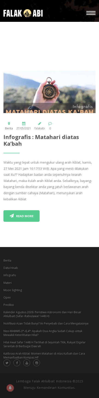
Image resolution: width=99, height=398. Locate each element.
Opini (7, 297)
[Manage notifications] (10, 388)
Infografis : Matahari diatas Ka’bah (41, 140)
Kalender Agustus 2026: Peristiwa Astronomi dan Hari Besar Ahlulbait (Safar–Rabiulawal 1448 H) (42, 314)
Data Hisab (10, 268)
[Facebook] (16, 362)
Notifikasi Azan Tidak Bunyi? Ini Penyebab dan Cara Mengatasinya (45, 323)
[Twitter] (6, 362)
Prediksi (8, 305)
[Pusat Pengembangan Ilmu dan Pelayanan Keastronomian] (23, 13)
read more (24, 216)
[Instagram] (36, 362)
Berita (9, 128)
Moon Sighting (12, 290)
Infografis (9, 275)
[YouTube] (26, 362)
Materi (7, 283)
